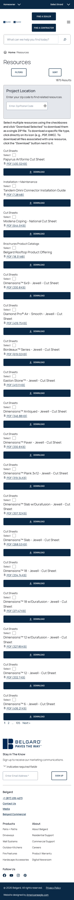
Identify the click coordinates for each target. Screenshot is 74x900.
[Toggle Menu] (68, 22)
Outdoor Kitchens (12, 847)
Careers (36, 847)
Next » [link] (26, 723)
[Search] (65, 39)
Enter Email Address (16, 775)
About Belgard (40, 829)
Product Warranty (42, 853)
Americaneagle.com (38, 894)
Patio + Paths (10, 829)
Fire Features (10, 853)
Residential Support (43, 835)
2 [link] (8, 723)
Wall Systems (10, 841)
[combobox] (27, 106)
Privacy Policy (53, 887)
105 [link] (18, 723)
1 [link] (4, 723)
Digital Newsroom (41, 859)
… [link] (12, 723)
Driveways (8, 835)
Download (39, 172)
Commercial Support (43, 841)
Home (11, 52)
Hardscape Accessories (16, 859)
